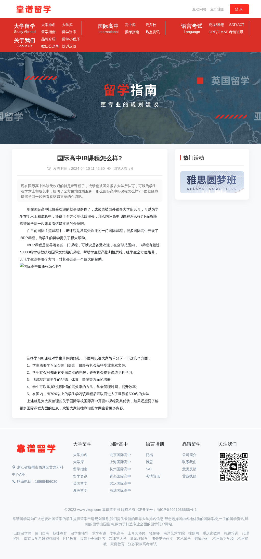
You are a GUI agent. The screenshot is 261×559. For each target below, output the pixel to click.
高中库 (130, 25)
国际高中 (108, 28)
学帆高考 (117, 533)
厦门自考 (42, 533)
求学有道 (99, 533)
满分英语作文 (163, 539)
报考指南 (132, 32)
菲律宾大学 (118, 539)
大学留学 (25, 28)
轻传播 (155, 533)
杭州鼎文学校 (223, 539)
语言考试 (192, 28)
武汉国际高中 (120, 483)
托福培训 (231, 533)
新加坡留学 (139, 539)
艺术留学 (184, 539)
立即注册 (217, 9)
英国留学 (80, 483)
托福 (212, 25)
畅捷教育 (60, 533)
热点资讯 (153, 32)
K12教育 (70, 539)
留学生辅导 (80, 533)
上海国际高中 (120, 462)
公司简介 (189, 455)
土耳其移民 (137, 533)
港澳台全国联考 (93, 539)
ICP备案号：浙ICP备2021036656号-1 (166, 510)
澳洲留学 (80, 490)
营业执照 (189, 476)
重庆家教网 (212, 533)
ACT (240, 25)
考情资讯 (236, 32)
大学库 (67, 25)
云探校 (151, 25)
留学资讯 (69, 32)
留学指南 (48, 32)
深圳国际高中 (120, 490)
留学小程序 (71, 39)
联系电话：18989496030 (37, 481)
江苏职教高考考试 (142, 544)
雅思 (220, 25)
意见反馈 (189, 469)
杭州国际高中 (120, 469)
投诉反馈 (69, 46)
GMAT (223, 32)
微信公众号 (50, 46)
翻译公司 (202, 539)
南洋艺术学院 (174, 533)
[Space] (36, 449)
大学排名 (48, 25)
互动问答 (199, 9)
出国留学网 (23, 533)
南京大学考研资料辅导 (42, 539)
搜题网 (194, 533)
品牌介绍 (48, 39)
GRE (212, 32)
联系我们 (189, 462)
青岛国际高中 (120, 476)
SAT (232, 25)
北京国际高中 (120, 455)
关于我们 (24, 43)
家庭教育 (118, 544)
